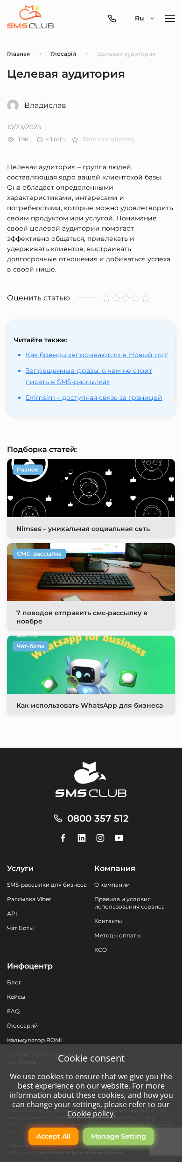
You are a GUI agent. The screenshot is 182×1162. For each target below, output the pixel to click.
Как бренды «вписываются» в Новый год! (97, 355)
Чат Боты (20, 927)
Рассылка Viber (29, 899)
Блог (14, 982)
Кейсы (16, 996)
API (12, 913)
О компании (112, 884)
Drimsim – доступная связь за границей (94, 397)
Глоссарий (22, 1025)
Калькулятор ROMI (34, 1039)
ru (139, 18)
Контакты (108, 920)
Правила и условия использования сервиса (129, 903)
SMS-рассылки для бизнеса (47, 884)
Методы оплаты (117, 935)
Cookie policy (90, 1114)
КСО (100, 949)
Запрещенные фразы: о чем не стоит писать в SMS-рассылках (89, 376)
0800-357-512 (114, 18)
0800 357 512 (98, 818)
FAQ (13, 1011)
